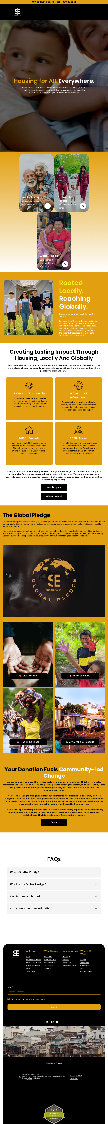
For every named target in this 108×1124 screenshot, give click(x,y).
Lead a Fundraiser (33, 962)
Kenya (83, 959)
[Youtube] (57, 1022)
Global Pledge (49, 255)
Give (28, 956)
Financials (74, 1078)
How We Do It (50, 959)
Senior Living (30, 197)
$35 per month (22, 524)
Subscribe (30, 971)
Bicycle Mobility (69, 965)
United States (86, 971)
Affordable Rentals (65, 199)
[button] (100, 613)
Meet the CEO (50, 962)
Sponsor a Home (33, 959)
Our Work (48, 956)
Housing (66, 956)
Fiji (81, 968)
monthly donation (85, 471)
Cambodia (84, 965)
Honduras (84, 962)
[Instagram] (47, 1022)
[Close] (47, 206)
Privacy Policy (76, 1075)
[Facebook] (52, 1022)
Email (10, 987)
